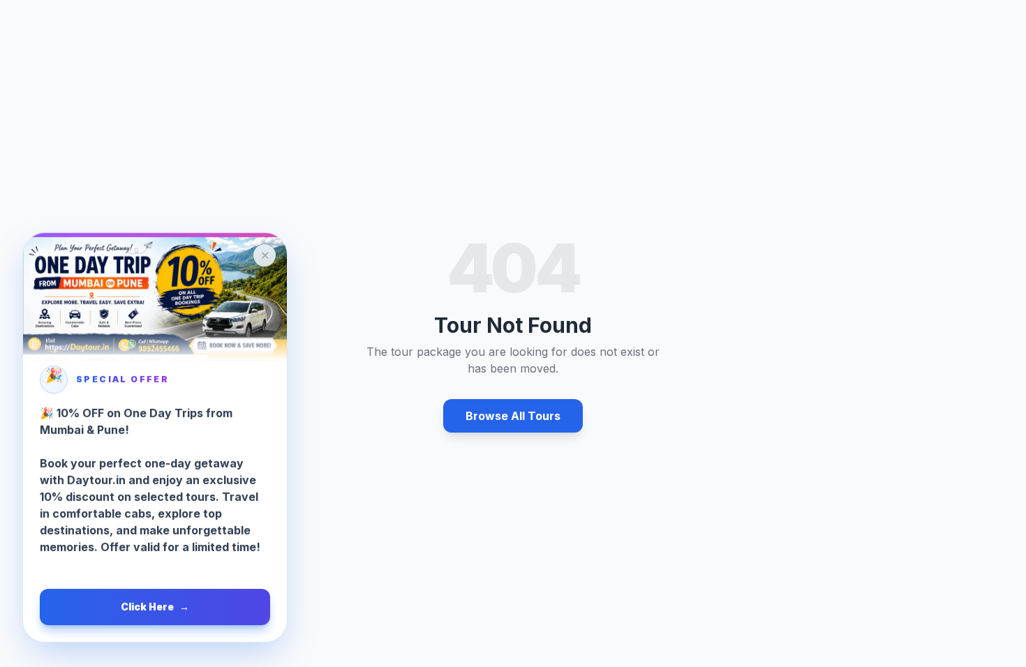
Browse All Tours (513, 416)
